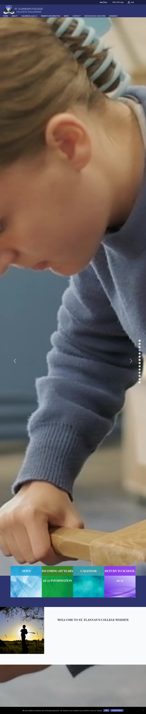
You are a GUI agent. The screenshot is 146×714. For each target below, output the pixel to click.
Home (5, 16)
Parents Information (50, 16)
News (66, 16)
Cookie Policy (117, 710)
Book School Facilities (95, 16)
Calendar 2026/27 (29, 16)
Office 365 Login (118, 2)
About (15, 16)
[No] (143, 710)
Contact (77, 16)
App (132, 2)
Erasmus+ (113, 16)
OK (106, 710)
